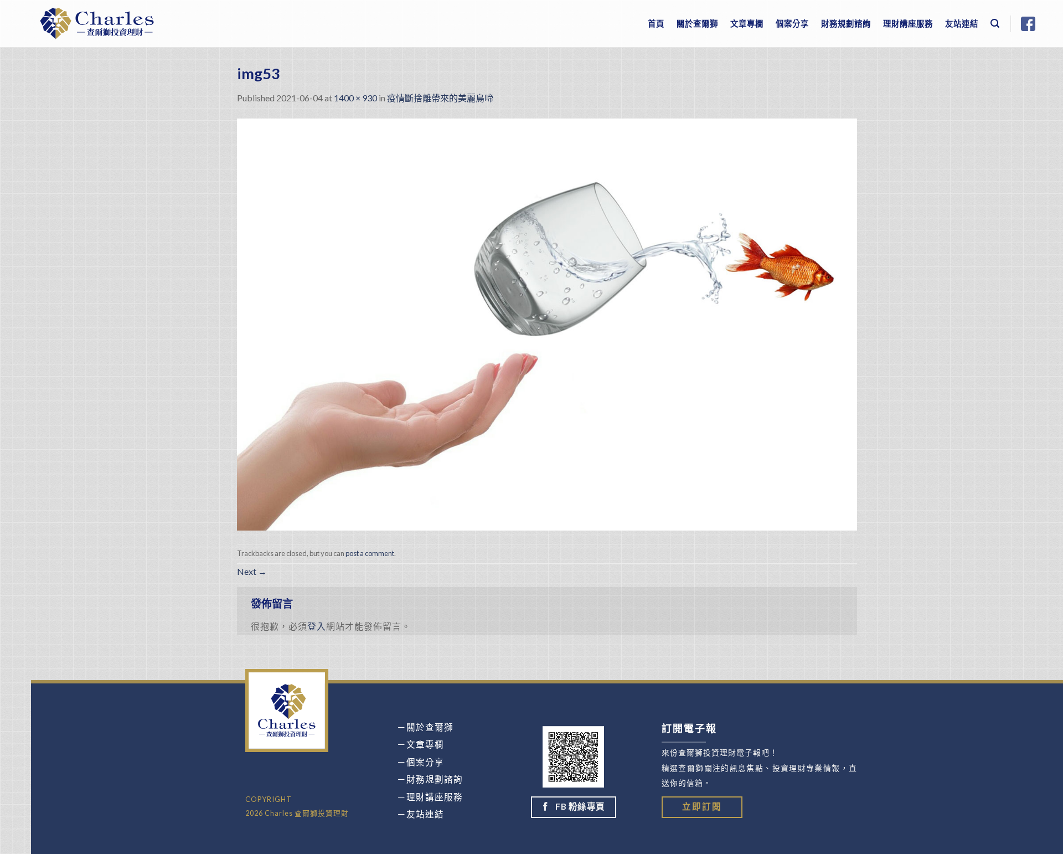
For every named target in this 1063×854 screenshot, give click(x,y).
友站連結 (961, 23)
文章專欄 (746, 23)
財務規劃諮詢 (846, 23)
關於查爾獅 (697, 23)
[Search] (995, 23)
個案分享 (792, 23)
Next (252, 571)
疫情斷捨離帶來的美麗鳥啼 (440, 97)
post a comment (369, 553)
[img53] (547, 323)
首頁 (656, 23)
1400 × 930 (355, 97)
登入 (316, 626)
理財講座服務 (908, 23)
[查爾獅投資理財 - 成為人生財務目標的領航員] (97, 24)
